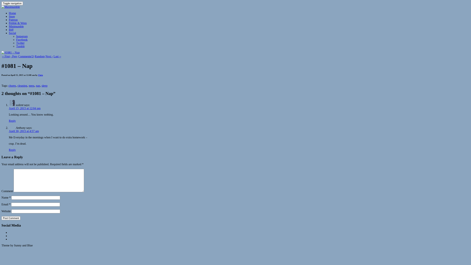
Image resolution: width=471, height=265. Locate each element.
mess (31, 85)
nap (38, 85)
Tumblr (20, 46)
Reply (12, 120)
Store (12, 16)
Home (12, 13)
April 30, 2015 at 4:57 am (24, 131)
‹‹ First (6, 56)
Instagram (22, 36)
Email (5, 204)
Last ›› (57, 56)
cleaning (22, 85)
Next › (49, 56)
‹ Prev (13, 56)
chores (12, 85)
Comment (7, 191)
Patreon (13, 19)
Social (12, 33)
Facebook (22, 39)
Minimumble (16, 26)
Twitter (20, 43)
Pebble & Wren (18, 23)
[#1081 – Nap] (10, 52)
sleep (44, 85)
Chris (40, 75)
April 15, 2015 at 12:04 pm (24, 108)
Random (40, 56)
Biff (11, 29)
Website (6, 211)
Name (6, 197)
